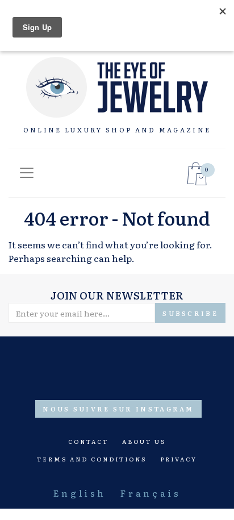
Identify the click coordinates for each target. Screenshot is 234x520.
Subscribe (190, 313)
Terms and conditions (92, 459)
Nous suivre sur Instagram (118, 408)
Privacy (178, 459)
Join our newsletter (117, 295)
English (80, 493)
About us (144, 441)
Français (150, 493)
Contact (88, 441)
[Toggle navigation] (27, 173)
